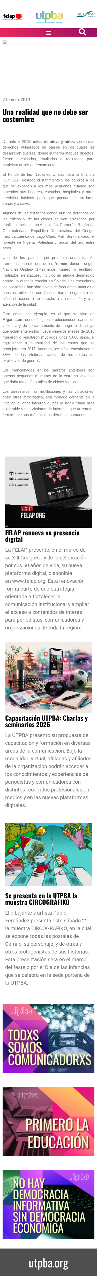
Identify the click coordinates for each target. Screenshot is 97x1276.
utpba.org (48, 1262)
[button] (48, 33)
